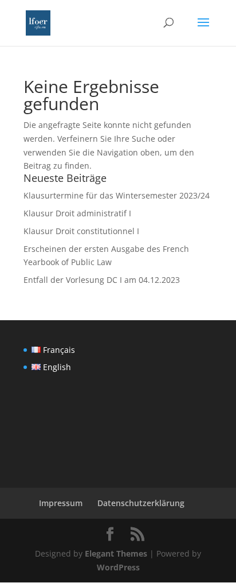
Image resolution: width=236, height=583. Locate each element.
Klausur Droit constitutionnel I (81, 231)
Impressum (60, 503)
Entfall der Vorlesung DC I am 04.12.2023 (101, 279)
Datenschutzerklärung (140, 503)
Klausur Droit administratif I (77, 213)
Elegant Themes (116, 553)
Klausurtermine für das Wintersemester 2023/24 (116, 195)
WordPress (118, 567)
